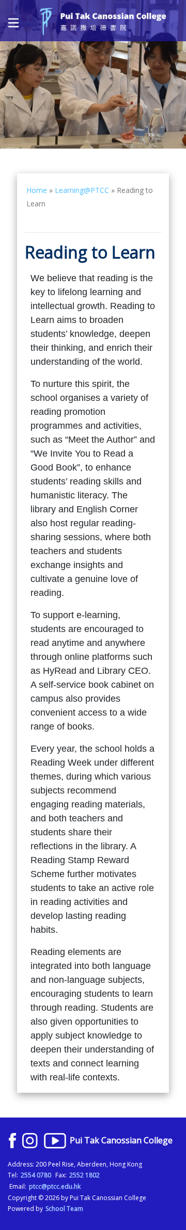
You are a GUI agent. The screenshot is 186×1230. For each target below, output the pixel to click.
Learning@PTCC (82, 190)
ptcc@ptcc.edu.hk (55, 1186)
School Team (64, 1208)
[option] (93, 74)
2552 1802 (84, 1175)
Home (36, 190)
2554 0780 (36, 1175)
